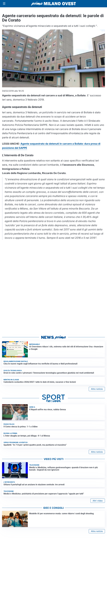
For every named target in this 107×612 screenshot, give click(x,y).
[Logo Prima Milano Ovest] (53, 4)
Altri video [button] (98, 500)
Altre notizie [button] (97, 389)
